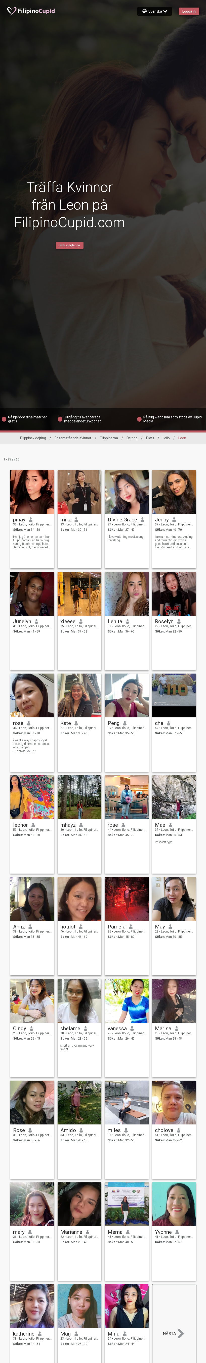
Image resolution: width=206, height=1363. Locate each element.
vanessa (117, 1028)
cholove (164, 1130)
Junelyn (22, 621)
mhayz (68, 825)
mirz (65, 520)
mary (19, 1232)
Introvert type (164, 842)
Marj (65, 1334)
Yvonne (163, 1232)
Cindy (19, 1028)
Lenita (115, 621)
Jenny (162, 520)
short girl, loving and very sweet (77, 1047)
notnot (67, 927)
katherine (23, 1334)
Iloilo (166, 438)
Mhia (113, 1334)
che (159, 723)
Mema (115, 1232)
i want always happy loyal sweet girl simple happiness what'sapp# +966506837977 (31, 746)
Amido (68, 1130)
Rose (19, 1130)
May (160, 927)
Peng (113, 723)
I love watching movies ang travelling (126, 538)
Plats (150, 438)
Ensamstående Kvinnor (73, 438)
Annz (19, 927)
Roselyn (164, 621)
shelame (70, 1028)
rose (18, 723)
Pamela (117, 927)
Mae (160, 825)
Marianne (71, 1232)
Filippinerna (109, 438)
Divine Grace (122, 520)
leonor (20, 825)
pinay (19, 520)
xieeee (67, 621)
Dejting (132, 438)
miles (114, 1130)
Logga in (189, 11)
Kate (65, 723)
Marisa (163, 1028)
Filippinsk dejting (33, 438)
